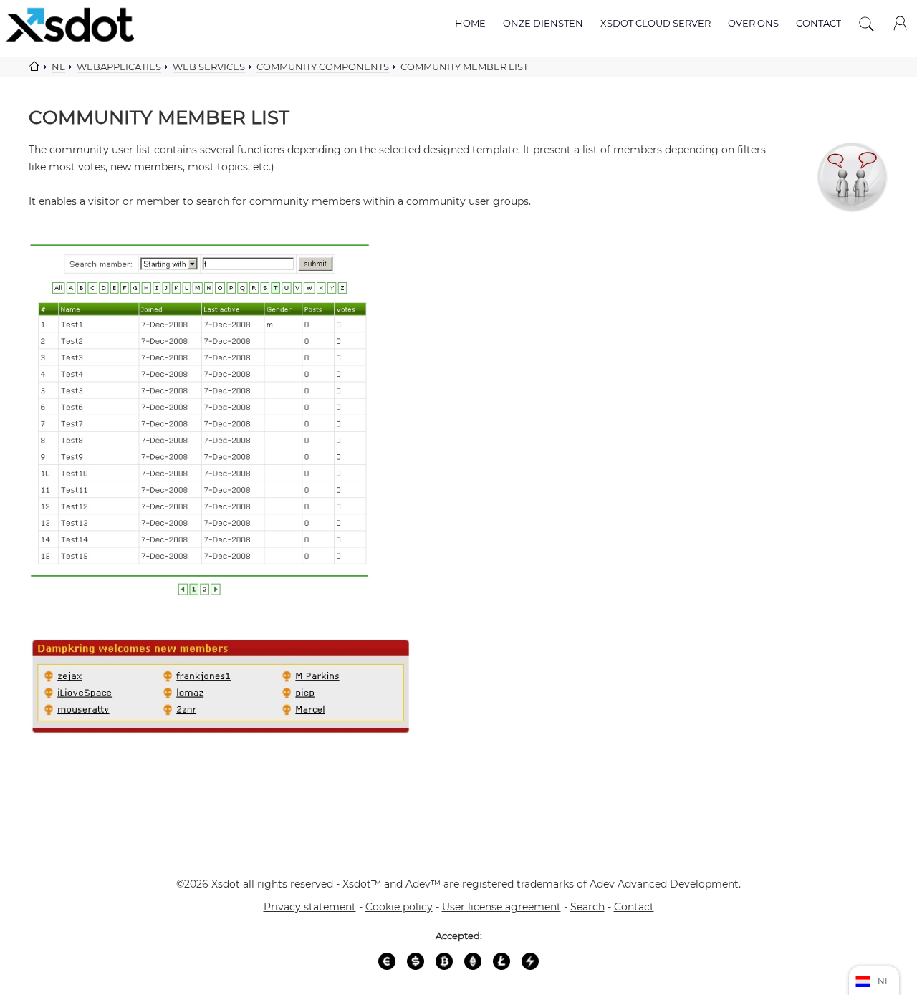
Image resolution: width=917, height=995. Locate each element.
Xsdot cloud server (655, 23)
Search (587, 906)
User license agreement (501, 906)
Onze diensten (543, 23)
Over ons (753, 23)
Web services (209, 66)
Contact (818, 23)
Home (470, 23)
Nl (58, 66)
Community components (322, 66)
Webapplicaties (119, 66)
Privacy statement (310, 906)
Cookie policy (399, 906)
